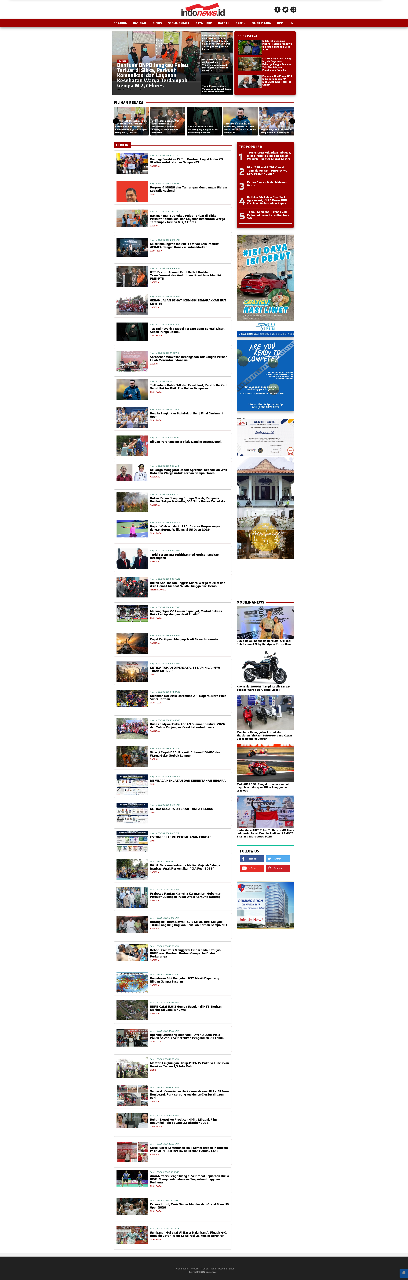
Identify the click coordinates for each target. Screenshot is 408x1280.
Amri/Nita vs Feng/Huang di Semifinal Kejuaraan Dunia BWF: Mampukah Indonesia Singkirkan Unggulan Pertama (189, 1179)
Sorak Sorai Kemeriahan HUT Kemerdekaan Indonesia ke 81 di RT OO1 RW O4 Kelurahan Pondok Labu (189, 1149)
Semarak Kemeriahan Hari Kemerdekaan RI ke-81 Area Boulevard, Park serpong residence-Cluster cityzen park (189, 1094)
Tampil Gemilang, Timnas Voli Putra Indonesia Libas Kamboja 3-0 (268, 215)
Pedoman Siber (226, 1268)
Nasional (140, 23)
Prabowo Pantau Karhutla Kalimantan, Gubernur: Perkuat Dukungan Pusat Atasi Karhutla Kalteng (186, 895)
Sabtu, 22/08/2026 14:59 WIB (164, 1030)
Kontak (204, 1268)
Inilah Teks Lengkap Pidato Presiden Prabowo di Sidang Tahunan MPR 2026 (277, 45)
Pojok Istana (261, 23)
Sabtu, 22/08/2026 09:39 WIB (164, 1172)
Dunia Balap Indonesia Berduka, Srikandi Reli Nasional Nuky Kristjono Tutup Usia (264, 642)
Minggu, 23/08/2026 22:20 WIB (165, 155)
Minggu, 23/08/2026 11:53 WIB (164, 465)
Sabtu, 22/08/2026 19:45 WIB (164, 1002)
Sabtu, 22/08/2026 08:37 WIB (164, 1228)
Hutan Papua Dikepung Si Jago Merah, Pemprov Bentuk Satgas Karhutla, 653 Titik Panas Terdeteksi (188, 499)
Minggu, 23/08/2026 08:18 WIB (165, 663)
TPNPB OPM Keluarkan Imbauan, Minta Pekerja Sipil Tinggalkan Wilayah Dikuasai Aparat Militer (269, 155)
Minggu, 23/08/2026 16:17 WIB (164, 409)
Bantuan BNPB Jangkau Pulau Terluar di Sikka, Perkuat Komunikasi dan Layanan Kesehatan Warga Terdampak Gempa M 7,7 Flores (187, 219)
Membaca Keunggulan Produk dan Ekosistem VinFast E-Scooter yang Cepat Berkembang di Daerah (264, 735)
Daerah (223, 23)
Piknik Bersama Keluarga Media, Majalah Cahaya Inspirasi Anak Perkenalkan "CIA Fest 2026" (185, 867)
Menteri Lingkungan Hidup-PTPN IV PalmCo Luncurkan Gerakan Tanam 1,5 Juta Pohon (189, 1064)
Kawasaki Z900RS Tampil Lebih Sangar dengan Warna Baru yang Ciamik (263, 688)
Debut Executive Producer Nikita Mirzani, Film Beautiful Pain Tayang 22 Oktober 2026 (183, 1121)
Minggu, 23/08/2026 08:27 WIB (165, 607)
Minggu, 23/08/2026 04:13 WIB (164, 833)
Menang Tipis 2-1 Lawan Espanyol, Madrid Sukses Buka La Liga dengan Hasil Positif (186, 612)
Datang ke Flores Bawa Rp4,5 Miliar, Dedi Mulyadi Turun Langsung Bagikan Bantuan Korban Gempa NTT (189, 923)
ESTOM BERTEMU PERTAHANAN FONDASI (181, 837)
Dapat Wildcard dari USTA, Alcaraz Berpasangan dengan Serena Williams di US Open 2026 (185, 528)
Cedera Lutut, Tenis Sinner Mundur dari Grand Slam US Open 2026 (189, 1206)
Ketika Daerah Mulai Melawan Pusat (267, 184)
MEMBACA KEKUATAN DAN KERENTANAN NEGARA (188, 780)
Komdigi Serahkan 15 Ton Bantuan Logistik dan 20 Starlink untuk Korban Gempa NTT (186, 161)
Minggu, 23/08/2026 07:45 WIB (165, 720)
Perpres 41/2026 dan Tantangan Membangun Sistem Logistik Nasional (188, 189)
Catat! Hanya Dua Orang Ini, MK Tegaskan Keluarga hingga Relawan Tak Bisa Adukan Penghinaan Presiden (276, 64)
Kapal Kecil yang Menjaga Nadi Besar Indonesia (184, 639)
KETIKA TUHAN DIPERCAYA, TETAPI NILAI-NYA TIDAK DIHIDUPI (185, 669)
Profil (240, 23)
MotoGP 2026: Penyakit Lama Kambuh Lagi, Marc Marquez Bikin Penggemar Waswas (263, 787)
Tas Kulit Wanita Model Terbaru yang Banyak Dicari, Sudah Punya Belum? (187, 330)
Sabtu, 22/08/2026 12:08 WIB (164, 1115)
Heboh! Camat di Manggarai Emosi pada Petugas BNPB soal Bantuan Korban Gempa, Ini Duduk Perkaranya (185, 953)
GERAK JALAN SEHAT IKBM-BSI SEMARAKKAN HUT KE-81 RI (188, 302)
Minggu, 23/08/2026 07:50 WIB (165, 691)
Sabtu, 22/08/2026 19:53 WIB (164, 974)
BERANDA (120, 23)
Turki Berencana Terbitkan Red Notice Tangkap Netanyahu (184, 556)
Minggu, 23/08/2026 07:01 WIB (164, 748)
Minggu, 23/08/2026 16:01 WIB (164, 437)
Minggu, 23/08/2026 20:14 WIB (165, 268)
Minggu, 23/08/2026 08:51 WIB (165, 550)
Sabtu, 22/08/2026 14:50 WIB (164, 1059)
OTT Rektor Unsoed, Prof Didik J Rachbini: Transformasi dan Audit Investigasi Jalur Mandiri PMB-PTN (185, 275)
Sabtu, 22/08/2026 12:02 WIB (164, 1143)
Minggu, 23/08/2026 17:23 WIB (164, 381)
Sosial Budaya (178, 23)
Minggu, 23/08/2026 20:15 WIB (165, 239)
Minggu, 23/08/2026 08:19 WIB (165, 635)
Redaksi (195, 1268)
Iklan (213, 1268)
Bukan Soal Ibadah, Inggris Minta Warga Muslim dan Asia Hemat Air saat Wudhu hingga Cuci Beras (187, 584)
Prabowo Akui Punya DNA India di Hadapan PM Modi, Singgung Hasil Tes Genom (277, 80)
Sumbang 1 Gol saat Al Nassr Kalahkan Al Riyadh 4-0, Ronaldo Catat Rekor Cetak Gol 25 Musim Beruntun (188, 1234)
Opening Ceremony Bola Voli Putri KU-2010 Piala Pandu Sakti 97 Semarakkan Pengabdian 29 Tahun (187, 1036)
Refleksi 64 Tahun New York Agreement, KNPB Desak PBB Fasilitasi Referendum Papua (267, 200)
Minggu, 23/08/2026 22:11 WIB (164, 183)
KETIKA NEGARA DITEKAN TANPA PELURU (181, 808)
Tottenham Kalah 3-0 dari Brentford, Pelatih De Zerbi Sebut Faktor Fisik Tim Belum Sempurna (189, 387)
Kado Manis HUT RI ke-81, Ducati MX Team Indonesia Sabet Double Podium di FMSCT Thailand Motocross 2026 (265, 833)
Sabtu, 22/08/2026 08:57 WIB (164, 1200)
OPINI (281, 23)
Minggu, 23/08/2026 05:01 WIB (165, 804)
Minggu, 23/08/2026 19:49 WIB (165, 296)
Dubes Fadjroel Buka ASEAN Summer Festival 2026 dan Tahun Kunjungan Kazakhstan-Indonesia (187, 725)
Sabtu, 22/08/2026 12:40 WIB (164, 1087)
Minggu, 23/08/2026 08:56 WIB (165, 522)
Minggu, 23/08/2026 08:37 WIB (165, 578)
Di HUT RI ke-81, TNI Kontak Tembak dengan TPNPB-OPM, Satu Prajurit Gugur (267, 170)
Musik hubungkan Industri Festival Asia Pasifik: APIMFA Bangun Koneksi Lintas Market (184, 245)
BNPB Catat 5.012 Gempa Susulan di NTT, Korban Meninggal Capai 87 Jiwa (186, 1008)
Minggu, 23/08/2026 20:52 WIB (165, 211)
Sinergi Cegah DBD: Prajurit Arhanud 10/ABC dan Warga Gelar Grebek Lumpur (185, 754)
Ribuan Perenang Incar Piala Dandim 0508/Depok (186, 441)
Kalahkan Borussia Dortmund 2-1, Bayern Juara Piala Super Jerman (188, 697)
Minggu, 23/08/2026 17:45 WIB (164, 324)
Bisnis (157, 23)
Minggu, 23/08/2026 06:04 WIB (165, 776)
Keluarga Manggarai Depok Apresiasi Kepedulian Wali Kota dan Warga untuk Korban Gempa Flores (188, 471)
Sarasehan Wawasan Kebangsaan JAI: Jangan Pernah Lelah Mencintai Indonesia (188, 358)
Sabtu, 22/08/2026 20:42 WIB (164, 889)
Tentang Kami (181, 1268)
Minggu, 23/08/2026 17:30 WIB (164, 352)
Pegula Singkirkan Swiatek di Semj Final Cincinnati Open (186, 415)
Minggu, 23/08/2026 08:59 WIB (165, 494)
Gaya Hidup (204, 23)
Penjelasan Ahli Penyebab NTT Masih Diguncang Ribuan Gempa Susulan (184, 980)
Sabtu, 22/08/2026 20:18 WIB (164, 917)
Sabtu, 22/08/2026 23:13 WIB (164, 861)
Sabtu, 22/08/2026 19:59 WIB (164, 946)
